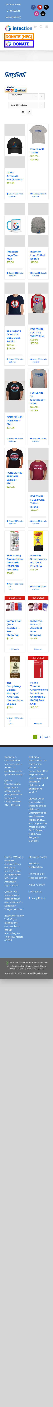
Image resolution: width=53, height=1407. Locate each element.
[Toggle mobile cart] (35, 26)
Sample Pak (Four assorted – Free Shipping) (14, 628)
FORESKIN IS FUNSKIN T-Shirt (14, 421)
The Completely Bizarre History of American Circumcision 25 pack (15, 693)
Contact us (35, 891)
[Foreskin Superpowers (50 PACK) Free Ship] (38, 541)
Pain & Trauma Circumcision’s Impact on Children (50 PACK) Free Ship (39, 693)
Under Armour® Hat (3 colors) (15, 176)
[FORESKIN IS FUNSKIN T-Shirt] (15, 390)
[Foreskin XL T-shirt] (38, 134)
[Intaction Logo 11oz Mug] (15, 225)
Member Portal (38, 857)
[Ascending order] (42, 96)
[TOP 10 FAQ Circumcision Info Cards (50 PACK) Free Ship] (15, 541)
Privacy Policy (37, 898)
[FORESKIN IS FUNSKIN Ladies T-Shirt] (15, 458)
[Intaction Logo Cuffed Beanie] (38, 225)
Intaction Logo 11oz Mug (12, 255)
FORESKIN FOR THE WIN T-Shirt (37, 333)
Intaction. (25, 973)
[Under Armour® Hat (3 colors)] (15, 146)
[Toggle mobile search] (41, 26)
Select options (12, 195)
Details (20, 194)
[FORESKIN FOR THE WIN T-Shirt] (38, 303)
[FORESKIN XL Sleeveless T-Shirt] (38, 378)
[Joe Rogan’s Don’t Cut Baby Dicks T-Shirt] (15, 304)
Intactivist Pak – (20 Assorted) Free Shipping (36, 628)
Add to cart (11, 586)
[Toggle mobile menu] (47, 26)
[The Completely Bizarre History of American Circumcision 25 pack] (15, 667)
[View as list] (29, 112)
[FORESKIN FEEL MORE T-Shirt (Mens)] (38, 470)
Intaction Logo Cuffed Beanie (37, 255)
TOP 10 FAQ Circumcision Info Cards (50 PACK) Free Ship (15, 562)
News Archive (37, 884)
